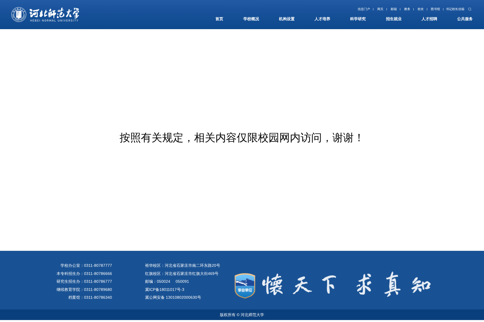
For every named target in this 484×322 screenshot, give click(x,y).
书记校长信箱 (451, 11)
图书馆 (427, 11)
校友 (410, 11)
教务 (394, 11)
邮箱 (378, 11)
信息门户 (343, 11)
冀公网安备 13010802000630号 (173, 297)
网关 (363, 11)
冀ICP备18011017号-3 (164, 289)
